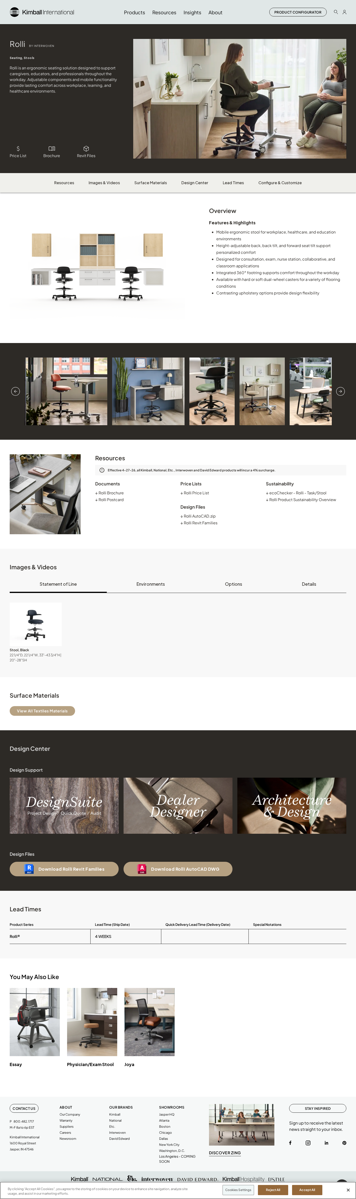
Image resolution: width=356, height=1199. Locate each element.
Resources (64, 182)
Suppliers (67, 1126)
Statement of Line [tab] (58, 584)
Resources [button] (164, 12)
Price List (18, 155)
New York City (169, 1145)
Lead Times (233, 182)
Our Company (70, 1114)
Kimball (114, 1114)
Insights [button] (192, 12)
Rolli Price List (194, 492)
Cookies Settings (238, 1190)
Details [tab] (309, 584)
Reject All (273, 1190)
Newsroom (68, 1139)
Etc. (112, 1126)
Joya (129, 1064)
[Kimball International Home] (42, 11)
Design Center (194, 182)
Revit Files (86, 155)
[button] (36, 624)
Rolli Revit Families (198, 522)
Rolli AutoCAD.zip (198, 516)
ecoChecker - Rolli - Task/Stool (296, 492)
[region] (178, 1190)
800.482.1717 (24, 1121)
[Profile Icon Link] (344, 12)
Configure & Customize (280, 182)
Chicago (165, 1132)
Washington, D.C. (172, 1151)
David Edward (119, 1139)
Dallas (163, 1139)
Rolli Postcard (109, 499)
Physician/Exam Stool (90, 1064)
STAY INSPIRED (318, 1108)
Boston (164, 1126)
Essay (16, 1064)
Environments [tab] (151, 584)
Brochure (51, 155)
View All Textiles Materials (42, 710)
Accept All (307, 1190)
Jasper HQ (166, 1114)
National (115, 1120)
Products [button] (134, 12)
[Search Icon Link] (336, 12)
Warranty (66, 1120)
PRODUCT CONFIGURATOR (298, 12)
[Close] (348, 1190)
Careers (65, 1132)
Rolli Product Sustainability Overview (301, 499)
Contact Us (24, 1108)
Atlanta (164, 1120)
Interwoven (117, 1132)
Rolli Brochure (109, 492)
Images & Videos (104, 182)
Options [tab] (233, 584)
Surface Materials (150, 182)
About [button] (216, 12)
